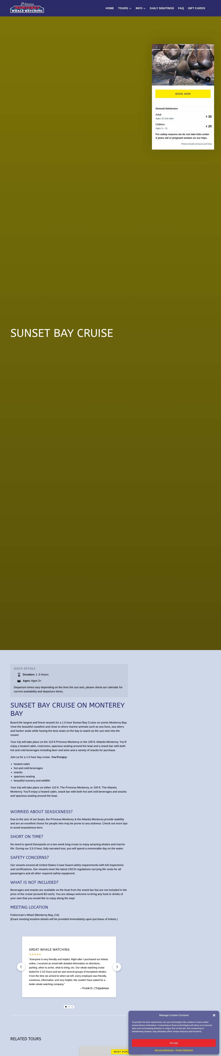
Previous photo (197, 79)
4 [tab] (183, 49)
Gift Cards (196, 8)
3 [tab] (174, 49)
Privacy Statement (184, 1050)
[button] (214, 1015)
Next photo (208, 79)
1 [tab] (156, 49)
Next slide (117, 967)
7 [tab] (209, 49)
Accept (174, 1042)
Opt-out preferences (164, 1050)
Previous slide (21, 967)
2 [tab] (165, 49)
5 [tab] (191, 49)
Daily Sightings (162, 8)
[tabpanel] (183, 65)
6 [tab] (200, 49)
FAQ (181, 8)
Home (110, 8)
